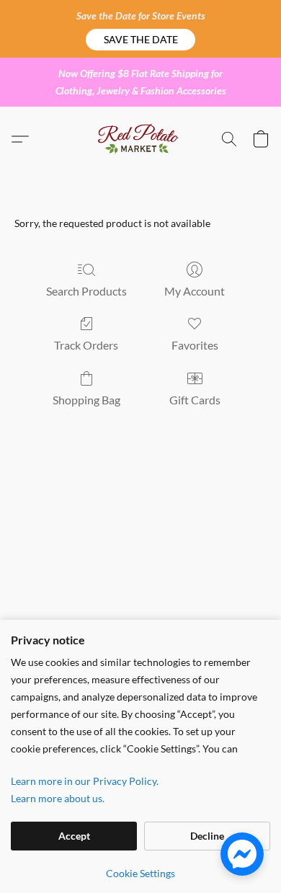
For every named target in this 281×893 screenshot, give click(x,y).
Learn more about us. (57, 798)
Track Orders (86, 345)
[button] (140, 39)
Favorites (194, 345)
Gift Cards (194, 399)
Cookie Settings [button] (140, 873)
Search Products (86, 291)
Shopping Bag (86, 399)
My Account (194, 291)
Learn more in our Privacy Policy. (85, 781)
